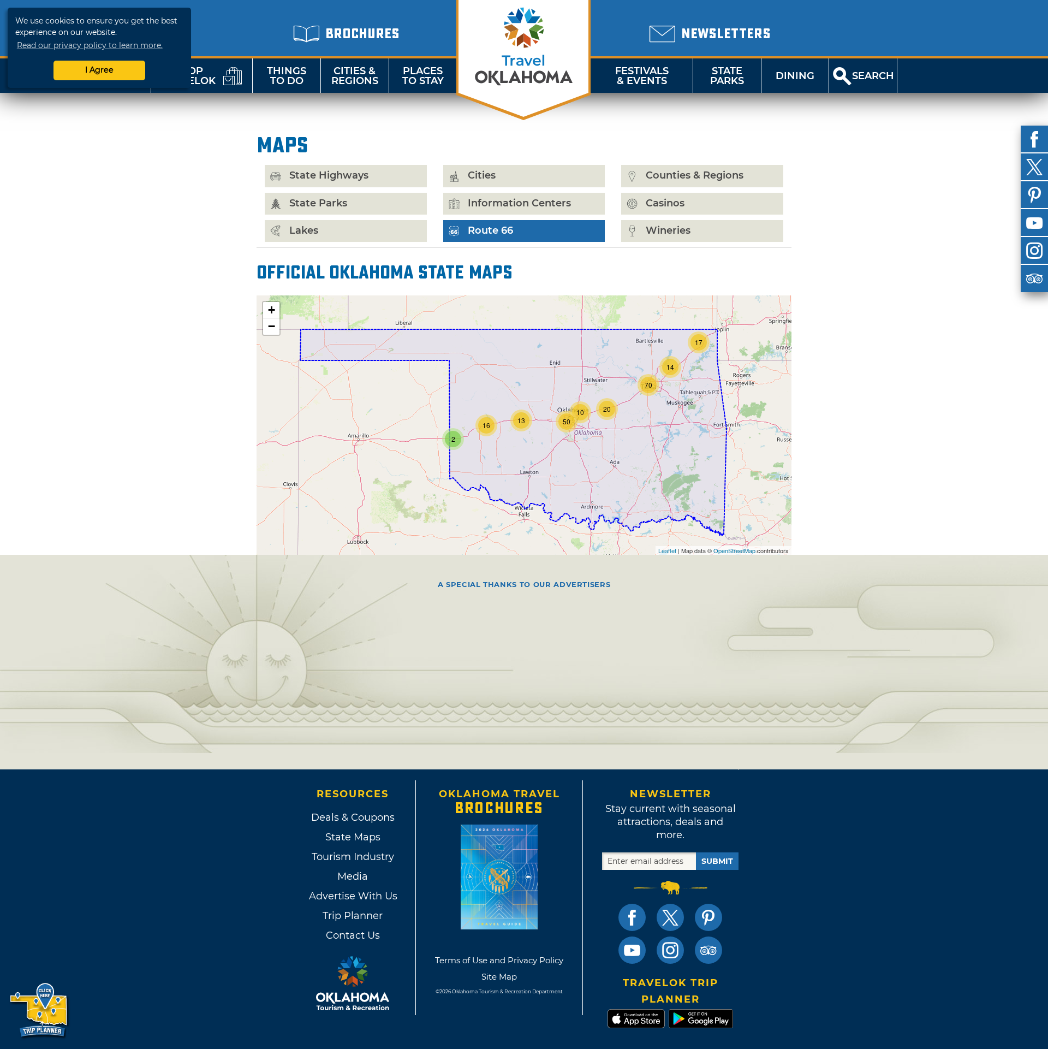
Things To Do (286, 76)
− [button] (271, 326)
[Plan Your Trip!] (39, 1010)
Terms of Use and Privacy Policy (499, 960)
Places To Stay (423, 76)
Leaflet (667, 550)
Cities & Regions (354, 76)
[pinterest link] (708, 917)
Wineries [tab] (668, 230)
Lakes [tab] (303, 230)
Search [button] (873, 76)
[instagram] (1034, 250)
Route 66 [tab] (489, 230)
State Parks (727, 76)
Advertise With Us (352, 896)
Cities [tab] (482, 175)
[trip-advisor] (1034, 278)
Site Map (499, 976)
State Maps (352, 837)
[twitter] (1034, 167)
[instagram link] (670, 950)
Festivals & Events (642, 76)
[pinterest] (1034, 195)
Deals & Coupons (353, 817)
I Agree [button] (99, 70)
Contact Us (353, 935)
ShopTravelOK (188, 76)
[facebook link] (632, 917)
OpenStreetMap (734, 550)
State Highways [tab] (328, 175)
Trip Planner (353, 916)
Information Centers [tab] (519, 203)
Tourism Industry (353, 857)
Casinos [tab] (665, 203)
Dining (795, 76)
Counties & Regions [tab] (694, 175)
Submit (717, 861)
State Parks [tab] (318, 203)
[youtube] (1034, 222)
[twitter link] (670, 917)
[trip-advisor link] (708, 950)
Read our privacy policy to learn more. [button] (90, 45)
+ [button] (271, 310)
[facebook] (1034, 139)
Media (352, 876)
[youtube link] (632, 950)
